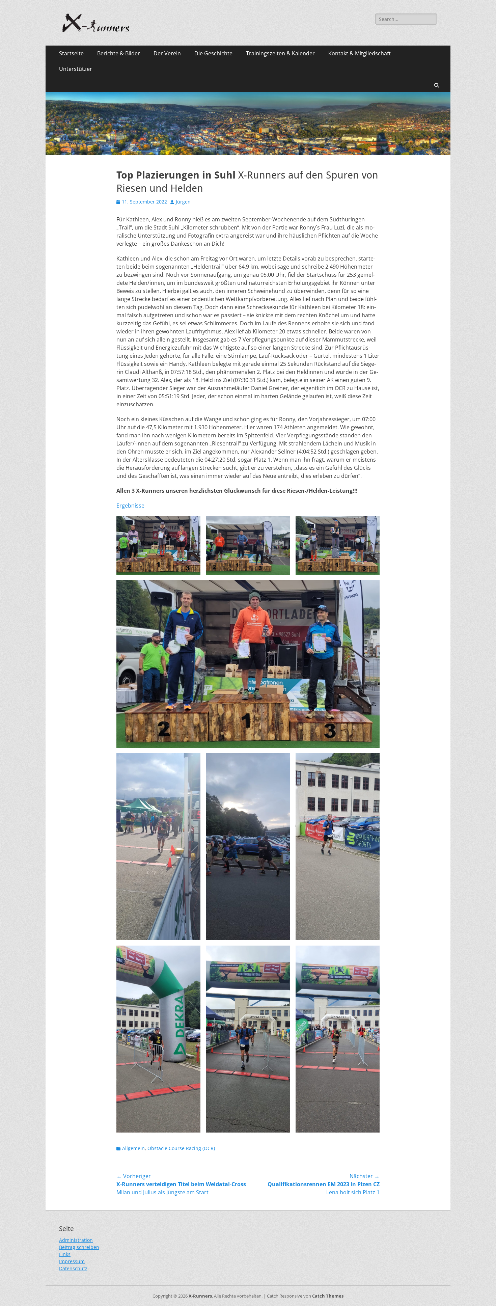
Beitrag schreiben (79, 1247)
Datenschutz (73, 1268)
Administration (76, 1240)
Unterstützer (75, 69)
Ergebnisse (130, 505)
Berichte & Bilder (118, 53)
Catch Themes (327, 1296)
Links (65, 1254)
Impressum (72, 1261)
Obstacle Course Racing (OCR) (181, 1148)
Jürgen (183, 201)
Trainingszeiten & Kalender (280, 53)
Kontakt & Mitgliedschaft (359, 53)
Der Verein (167, 53)
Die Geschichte (213, 53)
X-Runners (200, 1296)
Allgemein (133, 1148)
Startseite (71, 53)
